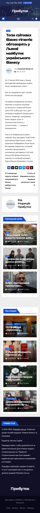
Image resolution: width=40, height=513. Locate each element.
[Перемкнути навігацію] (18, 18)
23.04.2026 (12, 408)
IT (6, 374)
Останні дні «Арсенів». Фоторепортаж (16, 330)
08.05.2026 (12, 358)
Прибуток (20, 11)
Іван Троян (24, 241)
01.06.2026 (12, 333)
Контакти (15, 508)
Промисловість (11, 398)
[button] (33, 19)
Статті (16, 324)
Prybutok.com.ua (19, 429)
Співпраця (30, 508)
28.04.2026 (12, 383)
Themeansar (20, 503)
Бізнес (8, 349)
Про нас (22, 508)
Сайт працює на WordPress (14, 500)
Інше (8, 30)
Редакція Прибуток (25, 69)
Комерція (9, 324)
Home (8, 508)
